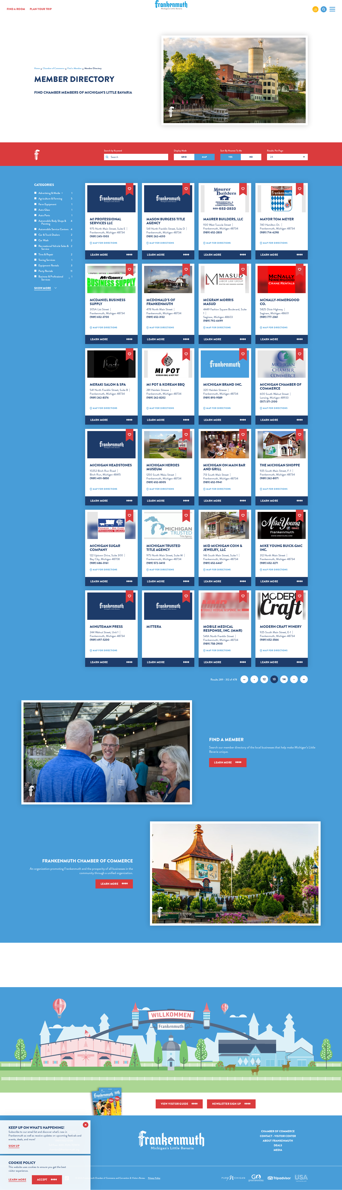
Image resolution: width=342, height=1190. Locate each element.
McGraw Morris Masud (218, 302)
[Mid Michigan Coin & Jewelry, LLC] (225, 525)
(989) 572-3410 (155, 563)
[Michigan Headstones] (111, 444)
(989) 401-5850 (99, 478)
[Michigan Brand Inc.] (225, 364)
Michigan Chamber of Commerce (280, 387)
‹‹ (244, 679)
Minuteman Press (106, 627)
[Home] (171, 1140)
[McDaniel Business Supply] (111, 279)
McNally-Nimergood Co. (279, 302)
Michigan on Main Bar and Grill (224, 467)
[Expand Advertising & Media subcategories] (62, 193)
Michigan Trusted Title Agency (163, 548)
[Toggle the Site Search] (324, 9)
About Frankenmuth (278, 1141)
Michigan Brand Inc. (222, 385)
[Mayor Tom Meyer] (281, 199)
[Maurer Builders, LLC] (225, 199)
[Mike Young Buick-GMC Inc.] (281, 525)
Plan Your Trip (41, 9)
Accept (42, 1180)
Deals (278, 1145)
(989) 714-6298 (269, 232)
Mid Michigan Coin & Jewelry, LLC (222, 548)
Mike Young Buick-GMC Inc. (281, 548)
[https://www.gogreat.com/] (256, 1178)
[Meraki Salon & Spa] (111, 364)
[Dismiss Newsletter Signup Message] (85, 1125)
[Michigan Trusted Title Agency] (168, 525)
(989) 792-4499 (213, 321)
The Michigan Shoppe (280, 465)
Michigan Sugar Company (105, 548)
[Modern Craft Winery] (281, 606)
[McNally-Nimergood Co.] (281, 279)
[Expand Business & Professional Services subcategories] (69, 278)
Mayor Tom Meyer (277, 219)
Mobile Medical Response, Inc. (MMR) (222, 629)
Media (278, 1150)
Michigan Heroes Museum (162, 467)
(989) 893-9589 (212, 398)
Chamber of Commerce (278, 1131)
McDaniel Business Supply (107, 302)
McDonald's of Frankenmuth (160, 302)
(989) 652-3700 (99, 317)
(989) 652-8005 (156, 482)
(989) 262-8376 (99, 398)
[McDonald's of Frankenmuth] (168, 279)
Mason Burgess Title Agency (165, 221)
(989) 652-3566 (269, 640)
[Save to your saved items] (129, 188)
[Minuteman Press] (111, 606)
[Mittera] (168, 606)
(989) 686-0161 (99, 563)
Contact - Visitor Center (278, 1136)
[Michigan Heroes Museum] (168, 444)
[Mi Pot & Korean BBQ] (168, 364)
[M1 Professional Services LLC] (111, 199)
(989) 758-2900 (213, 644)
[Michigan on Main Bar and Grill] (225, 444)
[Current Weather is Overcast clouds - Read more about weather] (315, 9)
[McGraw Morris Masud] (225, 279)
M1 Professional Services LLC (105, 221)
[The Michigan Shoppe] (281, 444)
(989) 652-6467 (212, 563)
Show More (42, 288)
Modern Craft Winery (281, 627)
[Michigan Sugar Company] (111, 525)
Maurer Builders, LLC (223, 219)
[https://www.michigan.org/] (233, 1178)
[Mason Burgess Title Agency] (168, 199)
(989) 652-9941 (212, 482)
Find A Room (16, 9)
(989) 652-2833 (212, 232)
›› (304, 679)
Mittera (153, 627)
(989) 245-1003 (99, 236)
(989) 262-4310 (155, 236)
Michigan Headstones (111, 465)
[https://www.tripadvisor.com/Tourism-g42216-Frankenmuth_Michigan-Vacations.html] (279, 1178)
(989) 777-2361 (269, 317)
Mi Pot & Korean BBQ (165, 385)
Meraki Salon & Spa (108, 385)
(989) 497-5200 (99, 640)
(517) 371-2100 (268, 401)
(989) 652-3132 (155, 317)
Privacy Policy (154, 1178)
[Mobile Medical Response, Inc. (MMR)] (225, 606)
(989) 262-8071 (269, 478)
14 (284, 679)
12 (264, 679)
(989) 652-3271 (269, 563)
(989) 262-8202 (155, 398)
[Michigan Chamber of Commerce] (281, 364)
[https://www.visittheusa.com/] (301, 1178)
